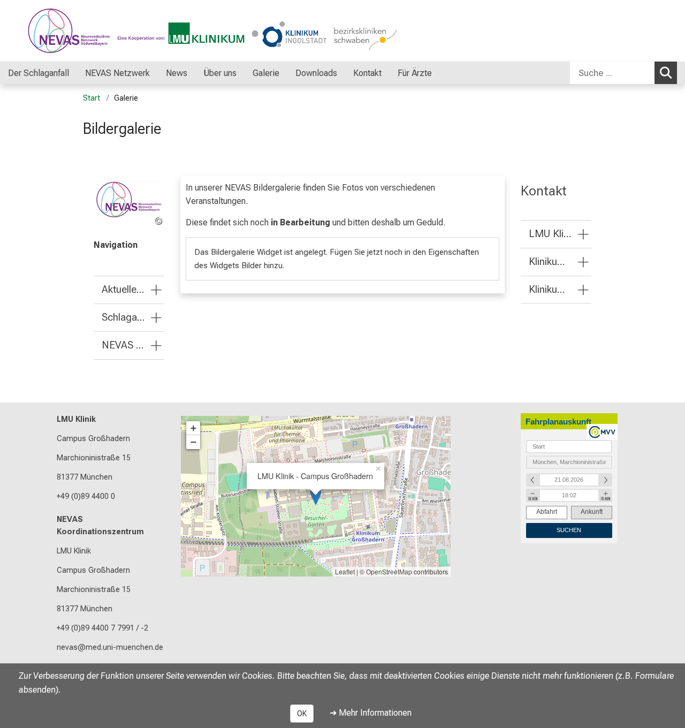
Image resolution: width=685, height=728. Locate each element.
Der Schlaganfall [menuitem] (38, 73)
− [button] (193, 442)
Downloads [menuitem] (316, 73)
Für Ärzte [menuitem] (415, 73)
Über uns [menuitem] (220, 73)
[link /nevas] (129, 204)
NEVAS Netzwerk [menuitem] (117, 73)
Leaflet (345, 571)
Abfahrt (546, 511)
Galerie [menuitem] (266, 73)
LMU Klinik (76, 419)
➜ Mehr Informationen (371, 713)
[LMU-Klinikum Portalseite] (72, 31)
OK (302, 713)
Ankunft (592, 511)
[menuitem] (80, 72)
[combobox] (623, 73)
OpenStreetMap (389, 571)
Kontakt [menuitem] (367, 73)
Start (91, 98)
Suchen (665, 73)
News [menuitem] (176, 73)
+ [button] (193, 428)
